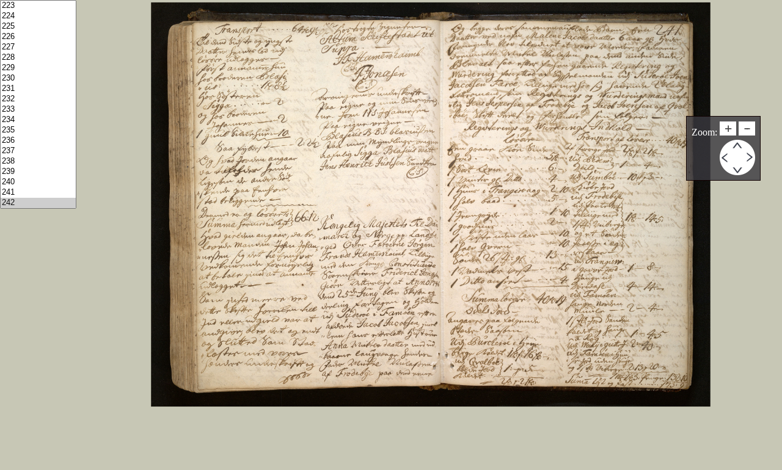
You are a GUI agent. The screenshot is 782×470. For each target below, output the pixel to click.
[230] (38, 78)
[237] (38, 151)
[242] (38, 203)
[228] (38, 57)
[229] (38, 68)
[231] (38, 89)
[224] (38, 16)
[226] (38, 37)
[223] (38, 6)
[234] (38, 120)
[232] (38, 99)
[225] (38, 26)
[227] (38, 47)
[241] (38, 192)
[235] (38, 130)
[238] (38, 161)
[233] (38, 109)
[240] (38, 182)
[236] (38, 141)
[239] (38, 172)
